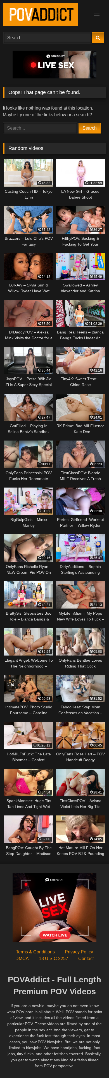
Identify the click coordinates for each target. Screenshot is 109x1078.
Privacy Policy (79, 952)
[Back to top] (92, 1061)
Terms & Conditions (35, 952)
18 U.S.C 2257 (53, 958)
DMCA (22, 958)
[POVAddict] (45, 15)
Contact (86, 958)
